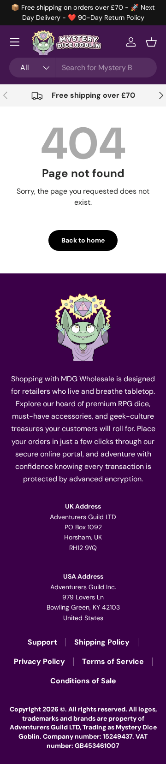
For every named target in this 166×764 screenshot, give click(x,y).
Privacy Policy (39, 661)
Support (42, 642)
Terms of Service (113, 661)
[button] (151, 42)
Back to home (83, 240)
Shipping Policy (102, 642)
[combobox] (83, 67)
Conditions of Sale (83, 681)
